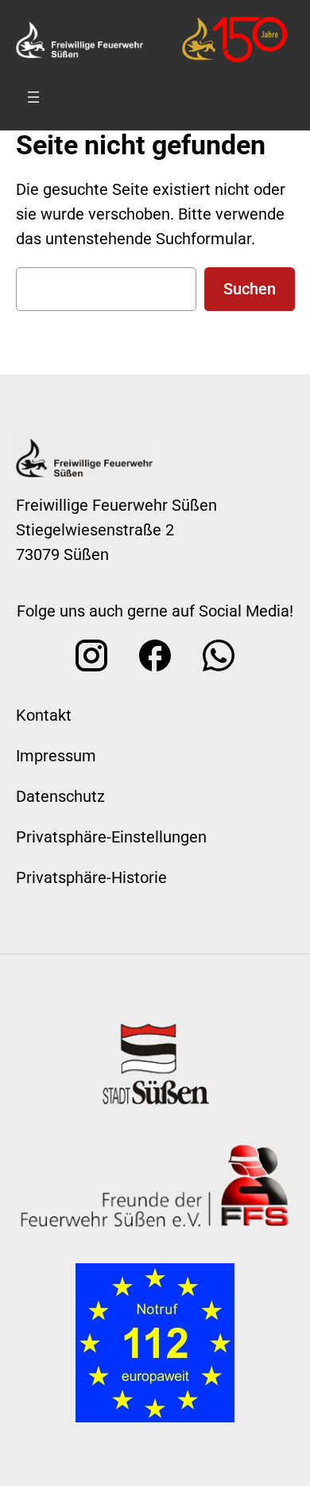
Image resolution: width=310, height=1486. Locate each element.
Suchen (249, 288)
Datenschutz (60, 796)
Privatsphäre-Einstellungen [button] (111, 836)
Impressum (56, 755)
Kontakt (44, 715)
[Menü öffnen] (33, 97)
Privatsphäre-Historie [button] (91, 877)
